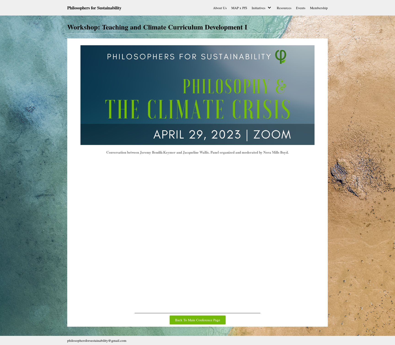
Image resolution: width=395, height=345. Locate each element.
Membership (319, 7)
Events (300, 7)
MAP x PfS (239, 7)
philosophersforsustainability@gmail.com (96, 340)
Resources (284, 7)
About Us (220, 7)
